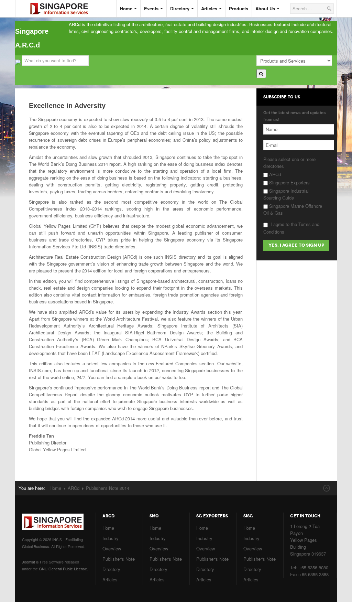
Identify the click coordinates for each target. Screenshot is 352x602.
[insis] (64, 3)
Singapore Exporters (289, 182)
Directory (179, 8)
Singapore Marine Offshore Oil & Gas (292, 209)
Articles (209, 8)
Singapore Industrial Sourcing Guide (286, 194)
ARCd (274, 174)
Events (151, 8)
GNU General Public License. (63, 568)
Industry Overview (111, 543)
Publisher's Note (118, 559)
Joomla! (28, 562)
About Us (265, 8)
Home (126, 8)
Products (238, 8)
